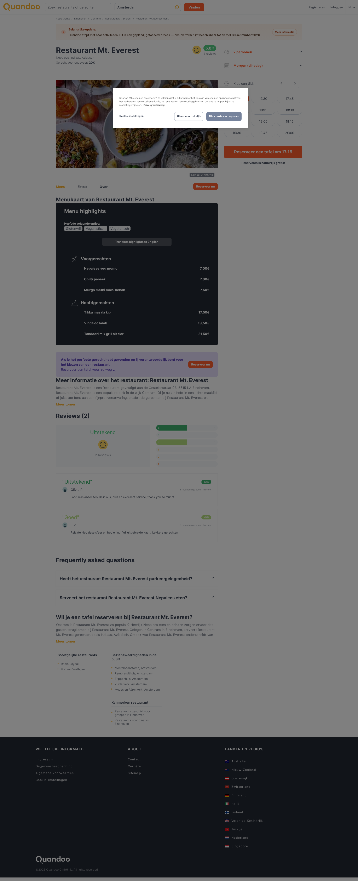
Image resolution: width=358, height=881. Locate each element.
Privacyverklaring (154, 105)
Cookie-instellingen (131, 116)
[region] (180, 108)
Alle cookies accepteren (224, 116)
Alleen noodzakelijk (189, 116)
